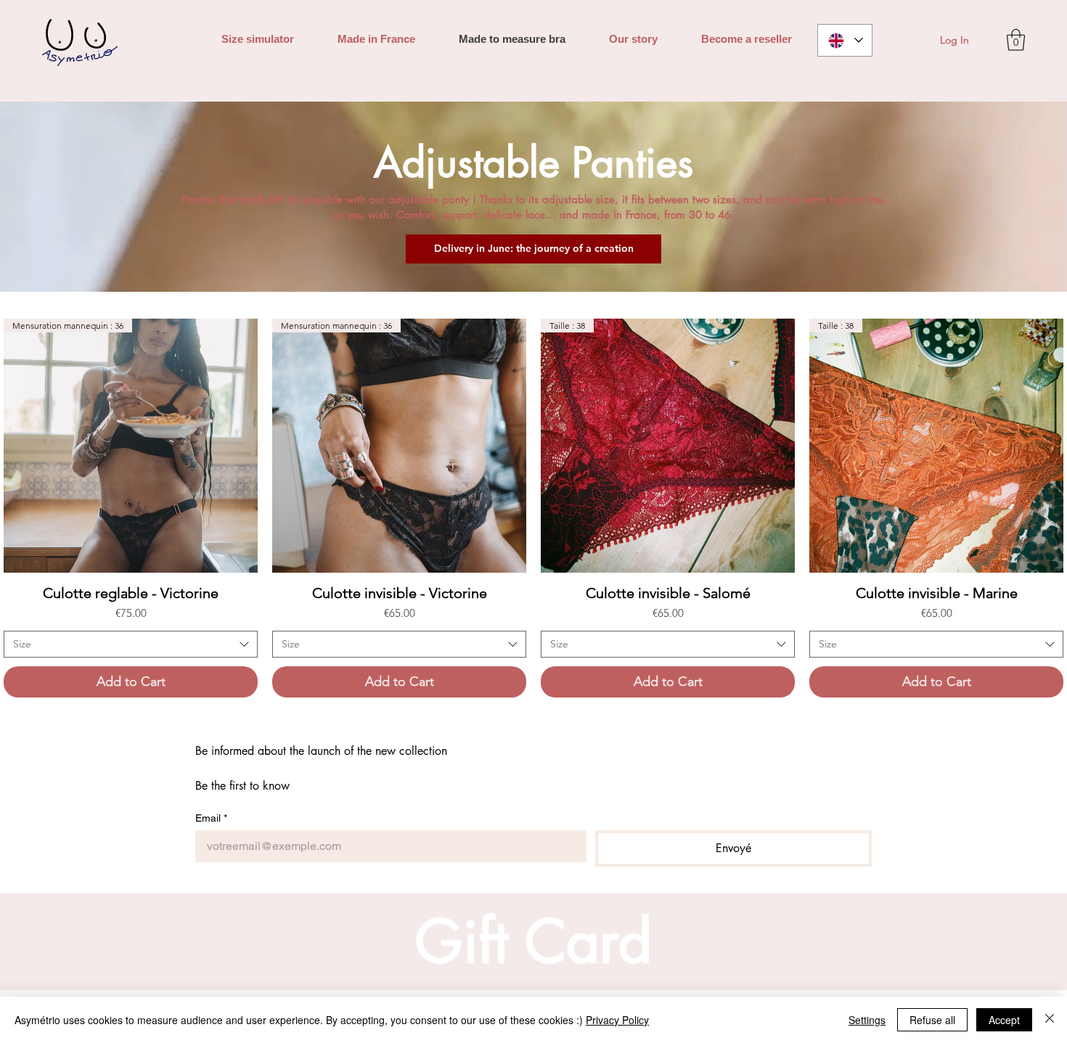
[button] (1016, 40)
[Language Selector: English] (844, 40)
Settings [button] (867, 1020)
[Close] (1049, 1019)
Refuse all (932, 1020)
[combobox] (131, 644)
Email (211, 818)
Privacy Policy (617, 1020)
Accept (1004, 1020)
